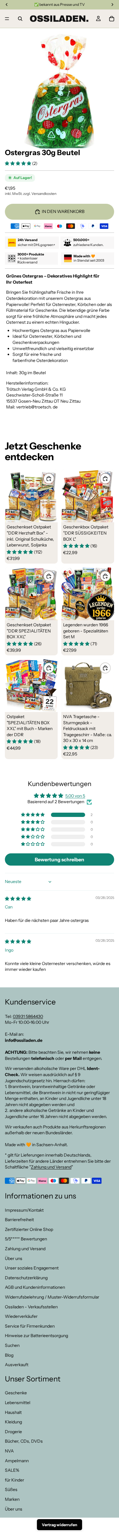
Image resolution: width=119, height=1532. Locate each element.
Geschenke (16, 1393)
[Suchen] (20, 18)
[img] (18, 898)
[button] (18, 163)
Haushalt (13, 1412)
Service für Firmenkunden (30, 1326)
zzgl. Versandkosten (39, 193)
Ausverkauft (16, 1364)
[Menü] (7, 19)
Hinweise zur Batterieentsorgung (36, 1335)
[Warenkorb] (111, 18)
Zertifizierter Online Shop (29, 1229)
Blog (9, 1355)
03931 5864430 (28, 1016)
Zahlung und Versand (51, 1167)
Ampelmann (17, 1460)
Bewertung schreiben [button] (59, 859)
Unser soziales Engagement (32, 1268)
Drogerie (13, 1431)
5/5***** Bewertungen (26, 1239)
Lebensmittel (17, 1402)
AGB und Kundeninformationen (35, 1287)
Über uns (13, 1258)
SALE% (12, 1470)
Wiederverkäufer (21, 1316)
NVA (9, 1451)
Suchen (12, 1345)
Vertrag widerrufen (59, 1524)
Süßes (11, 1489)
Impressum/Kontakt (24, 1210)
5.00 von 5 (75, 796)
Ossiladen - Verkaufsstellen (31, 1306)
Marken (12, 1499)
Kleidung (13, 1422)
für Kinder (14, 1480)
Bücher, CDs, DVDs (24, 1441)
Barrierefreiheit (19, 1219)
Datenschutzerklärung (26, 1277)
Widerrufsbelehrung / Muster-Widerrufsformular (52, 1297)
